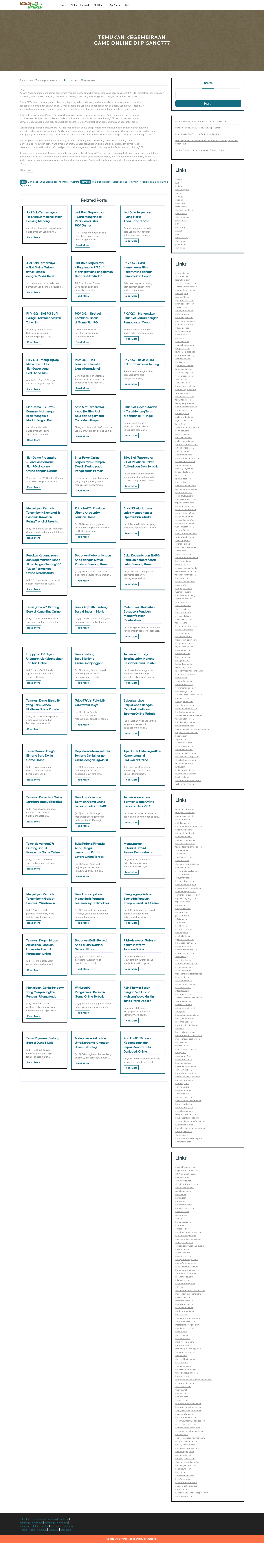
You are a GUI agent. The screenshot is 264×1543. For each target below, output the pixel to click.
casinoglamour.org (184, 1131)
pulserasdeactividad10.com (188, 1100)
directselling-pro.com (185, 760)
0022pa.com (181, 919)
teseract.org (181, 623)
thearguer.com (182, 1345)
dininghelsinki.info (184, 544)
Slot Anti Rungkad (80, 5)
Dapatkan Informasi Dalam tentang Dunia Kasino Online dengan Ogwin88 (93, 755)
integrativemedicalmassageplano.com (193, 1379)
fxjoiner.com (181, 739)
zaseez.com (181, 307)
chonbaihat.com (183, 994)
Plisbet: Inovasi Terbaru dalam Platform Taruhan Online (140, 944)
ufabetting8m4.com (184, 506)
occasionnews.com (184, 1475)
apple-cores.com (183, 1097)
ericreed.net (181, 1042)
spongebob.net (182, 1252)
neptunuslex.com (183, 830)
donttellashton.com (184, 1187)
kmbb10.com (181, 1331)
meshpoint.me (182, 1249)
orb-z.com (180, 1287)
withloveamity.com (184, 372)
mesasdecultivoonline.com (188, 1294)
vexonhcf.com (182, 860)
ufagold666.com (183, 643)
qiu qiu (178, 230)
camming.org (181, 293)
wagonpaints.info (183, 588)
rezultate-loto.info (183, 492)
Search (208, 82)
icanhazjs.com (182, 1083)
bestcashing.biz (182, 977)
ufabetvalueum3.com (185, 513)
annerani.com (182, 912)
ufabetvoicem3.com (184, 523)
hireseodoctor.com (184, 472)
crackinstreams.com (185, 461)
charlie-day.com (183, 1366)
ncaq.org (179, 338)
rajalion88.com (182, 297)
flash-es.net (181, 1390)
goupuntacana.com (184, 300)
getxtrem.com (181, 1335)
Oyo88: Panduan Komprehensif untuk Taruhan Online (200, 121)
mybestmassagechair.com (187, 1039)
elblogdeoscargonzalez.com (188, 997)
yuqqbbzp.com (182, 451)
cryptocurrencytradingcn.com (189, 1431)
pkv (177, 182)
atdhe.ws (179, 1028)
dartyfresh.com (182, 348)
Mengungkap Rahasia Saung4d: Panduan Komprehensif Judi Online (141, 898)
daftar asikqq (181, 237)
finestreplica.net (183, 554)
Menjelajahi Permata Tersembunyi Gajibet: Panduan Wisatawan (40, 898)
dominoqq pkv (182, 189)
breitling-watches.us (185, 843)
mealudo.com (181, 1362)
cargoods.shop (182, 1229)
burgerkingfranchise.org (187, 1270)
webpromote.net (183, 1001)
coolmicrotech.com (184, 705)
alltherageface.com (184, 746)
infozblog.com (182, 991)
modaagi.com (181, 932)
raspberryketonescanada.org (189, 671)
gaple (178, 193)
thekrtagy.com (182, 698)
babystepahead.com (185, 1458)
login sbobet (181, 206)
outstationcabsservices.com (188, 694)
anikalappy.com (182, 540)
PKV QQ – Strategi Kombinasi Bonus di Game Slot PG (88, 318)
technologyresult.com (185, 386)
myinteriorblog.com (184, 646)
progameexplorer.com (185, 753)
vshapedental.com (184, 681)
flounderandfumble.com (186, 557)
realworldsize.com (184, 1277)
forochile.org (181, 956)
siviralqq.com (181, 1400)
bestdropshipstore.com (186, 406)
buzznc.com (181, 736)
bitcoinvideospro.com (185, 1235)
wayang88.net (182, 530)
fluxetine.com (181, 1045)
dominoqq (180, 241)
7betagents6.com (183, 454)
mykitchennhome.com (185, 1066)
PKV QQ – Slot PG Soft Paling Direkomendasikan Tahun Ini (43, 318)
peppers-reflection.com (186, 1486)
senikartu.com (182, 1211)
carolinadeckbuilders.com (187, 895)
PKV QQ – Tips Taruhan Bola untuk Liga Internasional (88, 364)
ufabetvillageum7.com (185, 520)
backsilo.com (181, 1396)
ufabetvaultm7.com (184, 516)
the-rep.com (181, 905)
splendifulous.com (184, 496)
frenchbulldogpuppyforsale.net (190, 1121)
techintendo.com (183, 400)
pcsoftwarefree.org (184, 355)
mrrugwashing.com (184, 1383)
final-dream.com (183, 605)
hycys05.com (181, 1314)
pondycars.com (182, 660)
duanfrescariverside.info (187, 547)
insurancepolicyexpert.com (188, 888)
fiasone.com (181, 1355)
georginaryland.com (184, 1018)
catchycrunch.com (184, 310)
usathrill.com (181, 677)
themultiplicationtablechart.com (190, 1128)
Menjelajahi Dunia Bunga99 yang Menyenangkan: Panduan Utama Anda (45, 992)
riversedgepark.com (184, 304)
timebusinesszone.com (186, 1482)
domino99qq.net (183, 1181)
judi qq (178, 186)
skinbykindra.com (183, 742)
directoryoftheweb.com (186, 1184)
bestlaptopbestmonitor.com (188, 1015)
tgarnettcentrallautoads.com (188, 847)
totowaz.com (181, 1434)
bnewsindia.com (183, 650)
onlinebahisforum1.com (186, 286)
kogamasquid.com (184, 1124)
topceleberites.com (184, 502)
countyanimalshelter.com (187, 1448)
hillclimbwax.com (183, 1469)
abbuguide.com (182, 382)
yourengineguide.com (185, 688)
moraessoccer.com (184, 953)
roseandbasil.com (183, 1022)
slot (127, 5)
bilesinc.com (181, 926)
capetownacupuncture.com (188, 1232)
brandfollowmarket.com (186, 1441)
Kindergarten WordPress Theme (123, 1538)
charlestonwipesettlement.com (190, 1438)
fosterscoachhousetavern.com (190, 1290)
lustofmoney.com (183, 1479)
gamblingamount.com (185, 1465)
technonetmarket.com (185, 575)
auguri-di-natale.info (185, 833)
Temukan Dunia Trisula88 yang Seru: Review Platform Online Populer (43, 704)
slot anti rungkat (40, 1526)
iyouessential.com (184, 369)
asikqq (178, 179)
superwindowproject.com (187, 1076)
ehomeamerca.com (184, 396)
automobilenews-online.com (188, 715)
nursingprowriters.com (186, 1417)
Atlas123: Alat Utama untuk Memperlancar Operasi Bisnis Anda (138, 512)
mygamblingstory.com (185, 1167)
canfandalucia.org (184, 684)
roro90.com (180, 1194)
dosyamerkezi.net (183, 878)
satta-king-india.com (185, 441)
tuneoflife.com (182, 1489)
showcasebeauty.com (185, 884)
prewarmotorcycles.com (187, 871)
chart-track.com (183, 960)
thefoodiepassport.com (186, 1073)
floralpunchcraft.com (185, 1352)
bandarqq (180, 227)
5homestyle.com (183, 1141)
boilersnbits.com (183, 1297)
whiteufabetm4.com (184, 537)
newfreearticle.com (184, 1304)
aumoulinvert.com (183, 1070)
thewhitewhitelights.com (186, 1025)
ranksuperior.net (183, 1455)
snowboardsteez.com (185, 1321)
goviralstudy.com (183, 1090)
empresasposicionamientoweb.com (192, 729)
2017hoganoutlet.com (185, 1174)
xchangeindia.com (184, 701)
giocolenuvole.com (184, 365)
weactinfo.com (182, 1338)
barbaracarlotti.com (184, 1104)
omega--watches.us (185, 840)
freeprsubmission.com (186, 640)
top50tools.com (182, 901)
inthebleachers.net (184, 1111)
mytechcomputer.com (185, 773)
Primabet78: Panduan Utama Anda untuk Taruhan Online (90, 512)
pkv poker (66, 1529)
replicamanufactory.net (186, 489)
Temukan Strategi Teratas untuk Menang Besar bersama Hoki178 (140, 658)
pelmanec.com (182, 1177)
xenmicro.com (182, 341)
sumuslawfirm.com (184, 1414)
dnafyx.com (181, 362)
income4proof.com (184, 324)
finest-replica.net (183, 609)
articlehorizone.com (184, 448)
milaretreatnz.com (184, 929)
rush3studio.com (183, 1191)
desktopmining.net (184, 1107)
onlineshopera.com (184, 345)
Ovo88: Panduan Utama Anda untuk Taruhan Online (200, 150)
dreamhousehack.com (186, 708)
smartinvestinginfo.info (186, 568)
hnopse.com (181, 1472)
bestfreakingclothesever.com (189, 1407)
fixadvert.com (181, 850)
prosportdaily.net (183, 616)
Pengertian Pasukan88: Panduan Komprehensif (197, 128)
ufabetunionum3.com (185, 509)
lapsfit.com (180, 475)
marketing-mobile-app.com (188, 1348)
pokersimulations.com (185, 485)
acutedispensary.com (185, 1424)
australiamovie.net (184, 816)
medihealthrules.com (185, 674)
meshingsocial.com (184, 1342)
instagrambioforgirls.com (187, 1325)
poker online (181, 213)
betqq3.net (180, 1052)
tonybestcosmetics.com (186, 732)
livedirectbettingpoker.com (188, 1369)
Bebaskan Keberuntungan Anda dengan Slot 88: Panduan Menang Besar (93, 559)
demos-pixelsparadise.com (188, 864)
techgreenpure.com (184, 403)
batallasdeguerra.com (185, 943)
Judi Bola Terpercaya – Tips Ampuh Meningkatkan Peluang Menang (44, 216)
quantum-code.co (184, 598)
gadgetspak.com (183, 465)
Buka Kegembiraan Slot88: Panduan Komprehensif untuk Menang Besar (142, 559)
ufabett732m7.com (184, 629)
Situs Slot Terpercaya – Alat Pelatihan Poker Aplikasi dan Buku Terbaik (141, 462)
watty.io (179, 1218)
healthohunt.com (183, 561)
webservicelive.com (184, 784)
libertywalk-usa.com (184, 812)
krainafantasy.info (184, 1204)
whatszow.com (182, 393)
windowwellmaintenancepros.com (191, 1492)
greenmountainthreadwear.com (190, 1421)
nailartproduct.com (184, 417)
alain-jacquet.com (184, 1242)
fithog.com (180, 1011)
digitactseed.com (183, 420)
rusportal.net (181, 1215)
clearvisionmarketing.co (186, 595)
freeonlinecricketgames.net (188, 974)
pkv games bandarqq (62, 1526)
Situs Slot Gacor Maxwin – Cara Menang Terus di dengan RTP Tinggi (140, 411)
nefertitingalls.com (184, 317)
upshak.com (181, 1393)
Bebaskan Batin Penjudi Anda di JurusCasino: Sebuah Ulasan (91, 944)
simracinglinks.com (184, 874)
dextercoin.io (181, 1135)
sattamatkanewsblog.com (187, 1427)
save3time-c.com (183, 857)
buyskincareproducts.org (187, 1118)
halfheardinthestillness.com (188, 1035)
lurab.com (180, 767)
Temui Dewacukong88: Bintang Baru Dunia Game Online (41, 755)
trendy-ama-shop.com (186, 626)
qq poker (42, 1529)
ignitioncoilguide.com (185, 770)
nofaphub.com (182, 314)
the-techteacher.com (185, 712)
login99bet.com (182, 280)
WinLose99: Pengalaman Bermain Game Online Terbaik (90, 992)
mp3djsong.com (183, 823)
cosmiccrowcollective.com (188, 1239)
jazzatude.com (182, 915)
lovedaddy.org (182, 1376)
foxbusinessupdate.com (186, 1373)
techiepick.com (182, 653)
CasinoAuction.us (183, 1059)
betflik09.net (181, 334)
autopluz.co (181, 853)
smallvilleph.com (183, 936)
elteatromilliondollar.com (186, 1266)
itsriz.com (179, 1225)
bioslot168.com (182, 777)
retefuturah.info (182, 564)
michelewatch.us (183, 836)
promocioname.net (184, 967)
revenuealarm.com (184, 763)
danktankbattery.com (185, 1359)
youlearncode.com (184, 376)
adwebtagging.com (184, 1451)
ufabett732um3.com (185, 581)
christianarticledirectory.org (188, 1138)
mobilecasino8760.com (186, 1049)
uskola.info (180, 585)
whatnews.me (182, 602)
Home (63, 5)
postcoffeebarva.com (185, 1263)
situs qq (179, 196)
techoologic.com (183, 667)
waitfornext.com (183, 592)
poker (178, 234)
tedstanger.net (182, 578)
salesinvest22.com (184, 619)
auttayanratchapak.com (186, 1259)
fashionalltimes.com (184, 719)
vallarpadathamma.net (186, 1273)
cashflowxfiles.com (184, 1328)
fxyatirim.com (181, 379)
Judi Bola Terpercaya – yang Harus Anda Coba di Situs (138, 216)
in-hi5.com (180, 1201)
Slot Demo (99, 5)
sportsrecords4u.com (185, 499)
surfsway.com (182, 413)
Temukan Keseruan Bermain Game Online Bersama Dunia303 (139, 801)
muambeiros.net (183, 987)
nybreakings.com (183, 691)
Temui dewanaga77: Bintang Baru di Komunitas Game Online (43, 848)
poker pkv (180, 203)
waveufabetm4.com (184, 527)
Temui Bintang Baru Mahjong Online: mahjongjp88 (89, 658)
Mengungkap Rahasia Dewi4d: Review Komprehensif (139, 848)
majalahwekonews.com (186, 1170)
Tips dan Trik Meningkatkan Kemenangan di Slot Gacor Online (142, 755)
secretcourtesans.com (186, 283)
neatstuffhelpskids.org (186, 949)
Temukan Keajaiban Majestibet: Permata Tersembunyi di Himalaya (92, 898)
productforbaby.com (185, 1283)
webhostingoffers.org (185, 389)
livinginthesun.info (184, 1222)
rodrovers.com (182, 434)
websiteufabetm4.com (186, 533)
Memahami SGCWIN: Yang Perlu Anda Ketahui (197, 134)
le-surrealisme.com (184, 881)
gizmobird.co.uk (182, 819)
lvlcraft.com (181, 424)
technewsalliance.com (186, 571)
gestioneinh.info (183, 612)
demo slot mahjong (184, 210)
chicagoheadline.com (185, 290)
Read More (33, 237)
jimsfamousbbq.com (184, 809)
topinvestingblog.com (185, 898)
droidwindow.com (183, 636)
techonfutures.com (184, 664)
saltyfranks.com (183, 908)
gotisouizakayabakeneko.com (189, 1246)
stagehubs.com (182, 273)
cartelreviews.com (184, 410)
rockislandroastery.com (186, 756)
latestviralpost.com (184, 1300)
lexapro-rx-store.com (185, 1114)
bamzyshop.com (183, 657)
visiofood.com (182, 633)
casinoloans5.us (183, 1056)
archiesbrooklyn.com (185, 984)
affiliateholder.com (184, 1496)
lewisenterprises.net (185, 352)
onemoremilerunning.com (187, 1318)
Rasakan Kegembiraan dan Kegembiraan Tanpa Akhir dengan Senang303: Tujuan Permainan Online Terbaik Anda (44, 564)
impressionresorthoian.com (188, 1403)
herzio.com (180, 1198)
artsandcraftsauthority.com (188, 780)
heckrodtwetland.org (185, 1032)
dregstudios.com (183, 946)
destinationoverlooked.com (188, 1462)
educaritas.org (182, 328)
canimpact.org (182, 1087)
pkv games (180, 244)
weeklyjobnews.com (185, 1444)
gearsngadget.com (184, 468)
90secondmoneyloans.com (188, 427)
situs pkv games (36, 1519)
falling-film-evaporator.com (188, 1410)
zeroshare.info (182, 922)
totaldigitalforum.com (185, 722)
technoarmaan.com (184, 725)
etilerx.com (180, 550)
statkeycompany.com (185, 891)
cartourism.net (182, 1093)
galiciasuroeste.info (184, 939)
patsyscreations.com (185, 321)
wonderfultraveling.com (186, 963)
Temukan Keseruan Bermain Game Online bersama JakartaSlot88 (91, 801)
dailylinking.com (183, 358)
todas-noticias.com (184, 1208)
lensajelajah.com (183, 331)
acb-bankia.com (183, 1386)
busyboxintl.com (183, 1256)
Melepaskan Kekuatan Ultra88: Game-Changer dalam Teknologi (92, 1042)
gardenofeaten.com (184, 1311)
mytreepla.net (181, 482)
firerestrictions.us (183, 980)
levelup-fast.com (183, 479)
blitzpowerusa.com (184, 1307)
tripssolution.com (183, 437)
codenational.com (184, 749)
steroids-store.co (183, 1004)
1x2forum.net (181, 276)
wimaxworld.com (183, 970)
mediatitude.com (183, 867)
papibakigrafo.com (184, 1080)
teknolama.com (182, 1280)
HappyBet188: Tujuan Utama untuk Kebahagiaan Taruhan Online (44, 658)
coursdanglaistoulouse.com (188, 826)
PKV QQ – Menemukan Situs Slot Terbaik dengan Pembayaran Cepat (141, 318)
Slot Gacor (115, 5)
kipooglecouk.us (183, 1063)
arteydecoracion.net (185, 1008)
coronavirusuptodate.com (187, 458)
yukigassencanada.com (186, 444)
